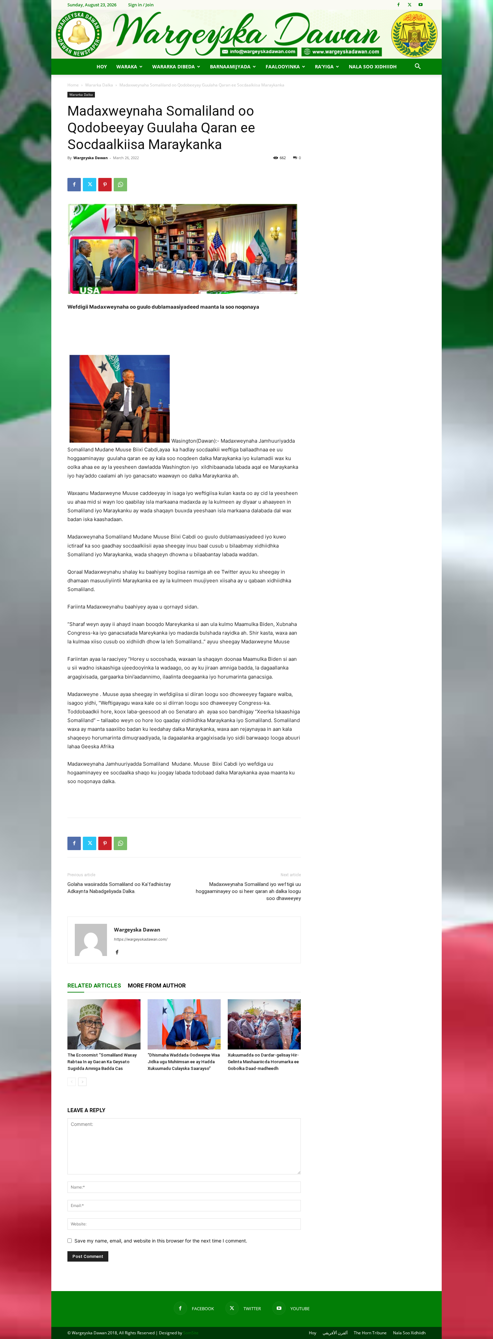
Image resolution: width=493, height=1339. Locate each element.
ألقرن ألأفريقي (335, 1333)
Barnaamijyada (230, 66)
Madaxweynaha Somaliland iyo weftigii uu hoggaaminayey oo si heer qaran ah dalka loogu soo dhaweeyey (248, 891)
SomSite (191, 1333)
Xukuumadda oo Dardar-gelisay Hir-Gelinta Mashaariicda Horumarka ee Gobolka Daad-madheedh (263, 1062)
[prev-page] (71, 1082)
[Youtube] (421, 4)
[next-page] (82, 1082)
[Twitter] (409, 4)
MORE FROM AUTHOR (157, 985)
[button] (417, 67)
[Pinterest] (105, 184)
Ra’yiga (324, 66)
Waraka (126, 66)
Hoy (102, 66)
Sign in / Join (141, 5)
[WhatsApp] (120, 184)
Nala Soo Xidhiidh (373, 66)
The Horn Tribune (370, 1333)
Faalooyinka (283, 66)
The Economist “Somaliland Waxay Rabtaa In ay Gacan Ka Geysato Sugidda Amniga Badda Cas (101, 1062)
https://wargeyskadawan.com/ (140, 939)
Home (73, 85)
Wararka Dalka (99, 85)
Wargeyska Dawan (90, 157)
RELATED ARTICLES (94, 985)
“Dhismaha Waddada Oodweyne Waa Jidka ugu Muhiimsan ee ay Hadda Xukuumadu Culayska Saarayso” (184, 1062)
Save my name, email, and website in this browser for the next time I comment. (160, 1241)
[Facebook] (398, 4)
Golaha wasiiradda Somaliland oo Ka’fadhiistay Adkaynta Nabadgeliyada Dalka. (119, 887)
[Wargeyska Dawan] (246, 34)
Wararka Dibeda (173, 66)
